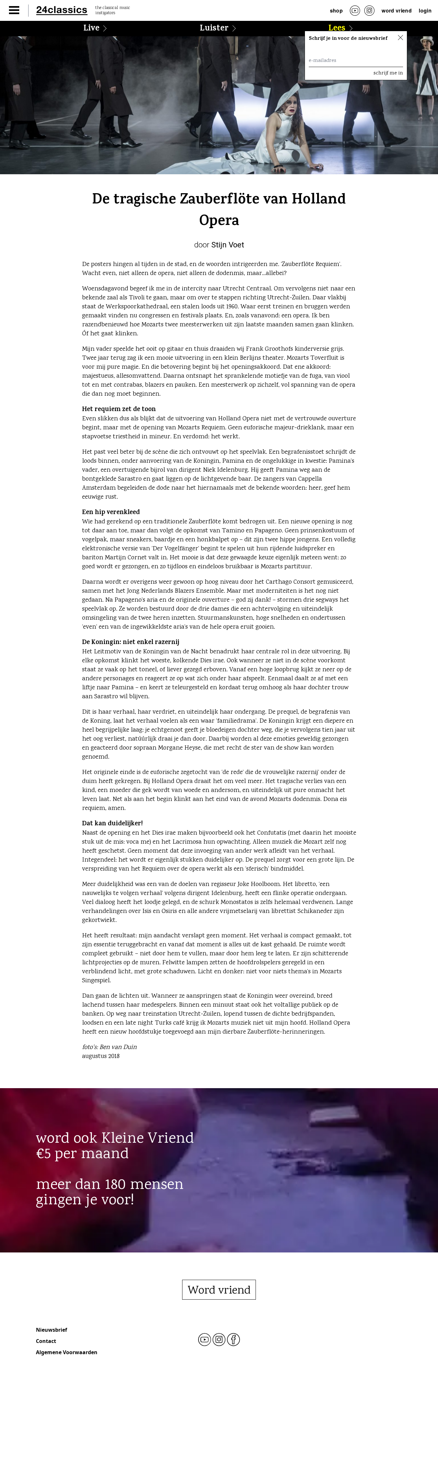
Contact (46, 1341)
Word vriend (397, 10)
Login (425, 10)
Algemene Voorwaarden (66, 1352)
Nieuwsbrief (51, 1329)
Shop (336, 10)
